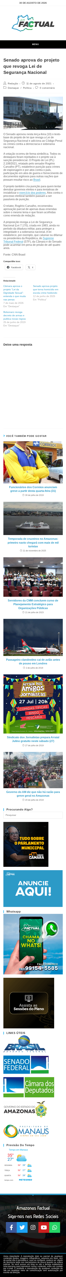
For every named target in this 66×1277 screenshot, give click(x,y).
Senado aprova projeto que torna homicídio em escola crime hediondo (45, 289)
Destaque (13, 88)
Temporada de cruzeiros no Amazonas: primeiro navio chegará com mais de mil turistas (33, 542)
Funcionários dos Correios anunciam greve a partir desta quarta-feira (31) (33, 489)
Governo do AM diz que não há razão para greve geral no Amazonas (33, 794)
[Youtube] (43, 1227)
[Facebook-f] (11, 1227)
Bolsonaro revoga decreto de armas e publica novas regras (14, 315)
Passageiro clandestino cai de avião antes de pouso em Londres (33, 661)
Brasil (36, 179)
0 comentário (47, 88)
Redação (13, 83)
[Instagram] (33, 1227)
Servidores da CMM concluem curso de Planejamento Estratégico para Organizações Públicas (33, 604)
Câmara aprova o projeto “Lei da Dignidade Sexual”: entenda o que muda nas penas (14, 293)
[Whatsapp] (54, 1227)
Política (27, 88)
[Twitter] (22, 1227)
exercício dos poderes (32, 192)
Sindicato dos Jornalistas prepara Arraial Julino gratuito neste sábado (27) (33, 739)
